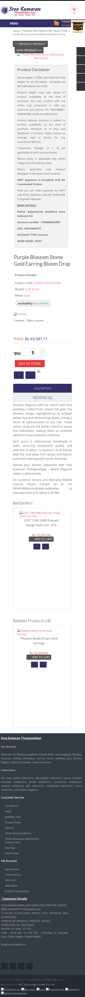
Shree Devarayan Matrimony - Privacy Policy (22, 840)
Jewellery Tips (13, 817)
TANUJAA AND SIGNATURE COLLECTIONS (45, 31)
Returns (9, 828)
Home (16, 31)
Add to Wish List (19, 375)
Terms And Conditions (18, 833)
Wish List (10, 880)
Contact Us (11, 806)
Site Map (10, 848)
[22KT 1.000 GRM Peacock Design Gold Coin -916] (41, 516)
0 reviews (19, 320)
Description (42, 388)
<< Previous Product (30, 44)
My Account (12, 869)
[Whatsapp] (38, 371)
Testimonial (12, 853)
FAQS (8, 811)
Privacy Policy (13, 822)
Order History (13, 874)
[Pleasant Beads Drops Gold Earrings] (38, 634)
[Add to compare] (45, 546)
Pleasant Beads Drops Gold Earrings (38, 640)
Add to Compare (30, 375)
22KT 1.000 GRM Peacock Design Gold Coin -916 (41, 522)
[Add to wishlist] (36, 546)
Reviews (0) (42, 397)
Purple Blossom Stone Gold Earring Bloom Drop (39, 34)
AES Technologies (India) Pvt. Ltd (36, 984)
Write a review (35, 320)
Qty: (17, 353)
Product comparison (17, 891)
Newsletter (11, 885)
